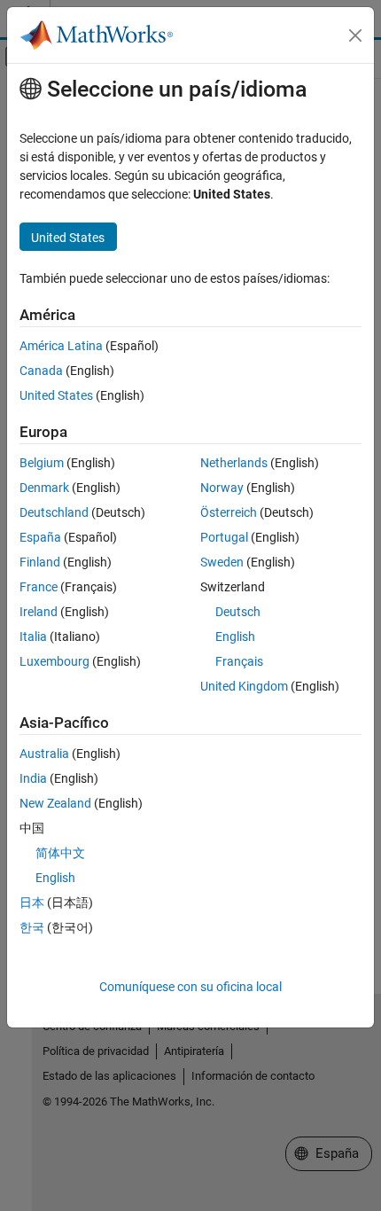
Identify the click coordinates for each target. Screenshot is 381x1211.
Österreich (228, 512)
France (38, 587)
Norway (222, 487)
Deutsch (237, 612)
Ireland (38, 612)
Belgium (41, 463)
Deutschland (54, 512)
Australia (44, 753)
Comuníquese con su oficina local (190, 987)
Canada (41, 370)
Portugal (224, 537)
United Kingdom (244, 686)
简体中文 (60, 853)
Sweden (222, 562)
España (40, 537)
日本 (31, 902)
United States (56, 395)
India (33, 778)
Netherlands (234, 463)
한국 (31, 927)
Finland (39, 562)
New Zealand (55, 803)
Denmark (44, 487)
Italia (33, 636)
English (235, 636)
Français (239, 661)
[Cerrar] (355, 35)
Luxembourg (54, 661)
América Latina (61, 346)
